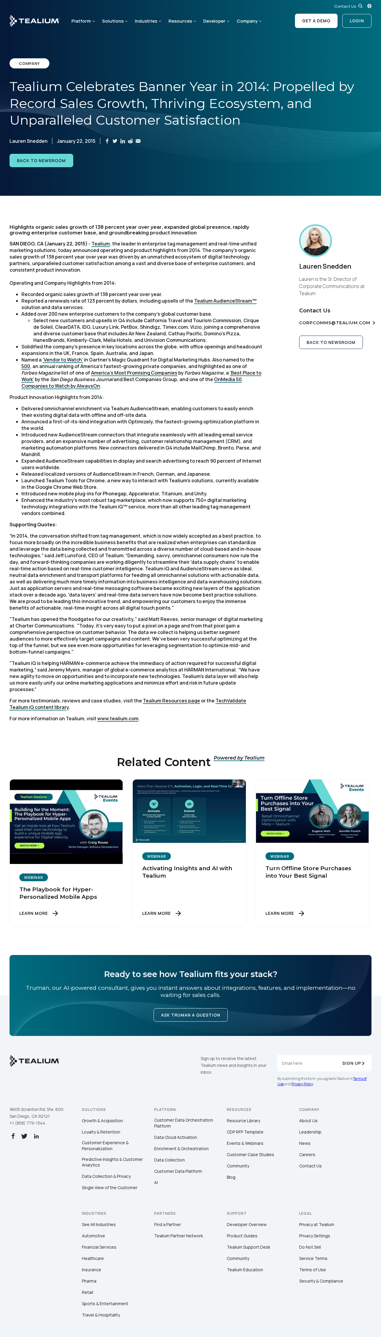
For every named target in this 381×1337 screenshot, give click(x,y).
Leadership (310, 1132)
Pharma (89, 1281)
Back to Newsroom (41, 160)
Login (357, 21)
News (304, 1143)
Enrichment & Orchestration (181, 1148)
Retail (87, 1292)
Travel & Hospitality (101, 1315)
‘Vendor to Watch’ (63, 359)
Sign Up (351, 1063)
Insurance (91, 1269)
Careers (307, 1154)
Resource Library (243, 1120)
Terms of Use (312, 1269)
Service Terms (313, 1258)
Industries (146, 21)
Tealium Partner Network (178, 1236)
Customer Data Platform (178, 1171)
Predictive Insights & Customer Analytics (112, 1162)
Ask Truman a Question (190, 1015)
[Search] (360, 6)
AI (156, 1182)
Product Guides (242, 1236)
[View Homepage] (35, 21)
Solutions (113, 21)
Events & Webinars (245, 1143)
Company (247, 21)
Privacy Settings (314, 1236)
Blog (231, 1177)
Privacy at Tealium (316, 1224)
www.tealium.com (117, 718)
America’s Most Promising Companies (134, 373)
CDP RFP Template (245, 1132)
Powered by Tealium (239, 758)
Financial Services (99, 1247)
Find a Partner (167, 1224)
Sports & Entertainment (105, 1303)
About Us (308, 1120)
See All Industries (99, 1224)
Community (238, 1166)
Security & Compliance (321, 1281)
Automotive (93, 1236)
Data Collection (169, 1160)
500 (25, 366)
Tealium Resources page (171, 700)
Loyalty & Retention (101, 1132)
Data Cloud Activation (175, 1137)
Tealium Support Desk (248, 1247)
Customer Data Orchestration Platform (183, 1123)
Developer (214, 21)
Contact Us (345, 6)
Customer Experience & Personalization (105, 1145)
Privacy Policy (302, 1083)
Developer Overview (247, 1224)
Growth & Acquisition (102, 1120)
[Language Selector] (369, 6)
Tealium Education (245, 1269)
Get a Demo (316, 21)
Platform (81, 21)
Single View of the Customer (110, 1187)
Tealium (100, 243)
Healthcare (93, 1258)
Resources (180, 21)
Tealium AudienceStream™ (225, 301)
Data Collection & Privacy (106, 1176)
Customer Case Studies (250, 1154)
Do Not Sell (310, 1247)
